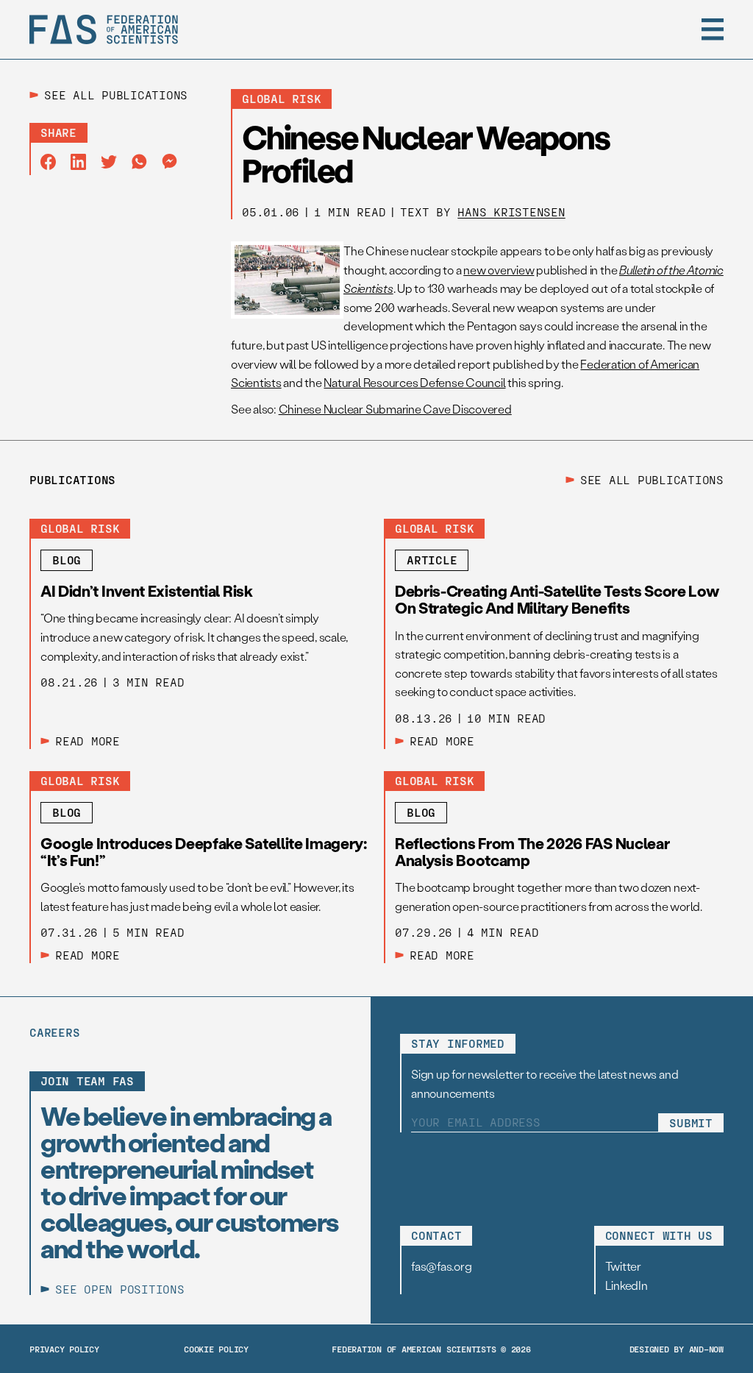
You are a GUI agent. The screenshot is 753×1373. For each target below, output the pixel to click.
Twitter (623, 1266)
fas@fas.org (441, 1266)
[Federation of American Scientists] (103, 29)
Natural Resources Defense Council (414, 382)
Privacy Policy (64, 1349)
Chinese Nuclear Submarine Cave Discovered (395, 408)
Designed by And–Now (676, 1349)
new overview (498, 269)
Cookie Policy (216, 1349)
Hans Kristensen (511, 212)
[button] (713, 29)
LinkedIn (626, 1285)
